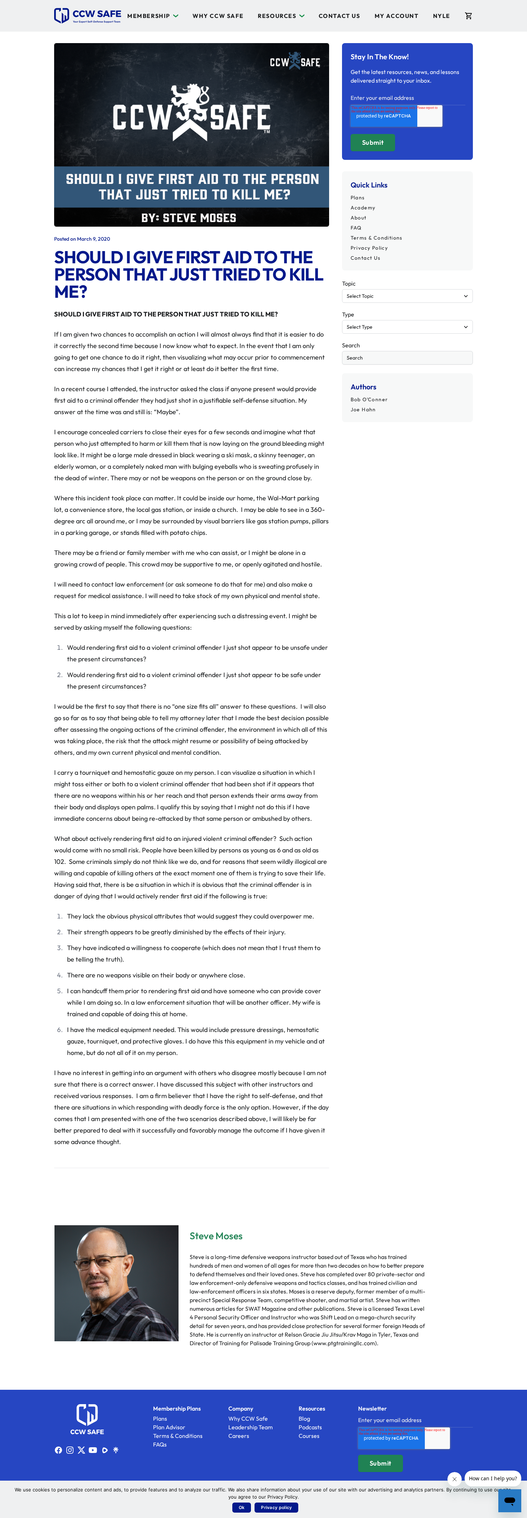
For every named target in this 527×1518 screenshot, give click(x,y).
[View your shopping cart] (469, 15)
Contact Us (339, 15)
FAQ (356, 228)
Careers (238, 1435)
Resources (277, 15)
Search (351, 345)
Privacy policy (276, 1507)
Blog (304, 1418)
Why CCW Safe (218, 15)
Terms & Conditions (377, 238)
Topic (349, 283)
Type (348, 314)
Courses (309, 1435)
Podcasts (310, 1427)
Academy (363, 207)
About (359, 217)
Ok (242, 1507)
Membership (148, 15)
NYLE (441, 15)
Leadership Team (250, 1427)
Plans (358, 197)
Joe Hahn (363, 409)
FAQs (160, 1444)
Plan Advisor (169, 1427)
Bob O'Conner (369, 399)
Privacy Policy (369, 248)
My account (397, 15)
